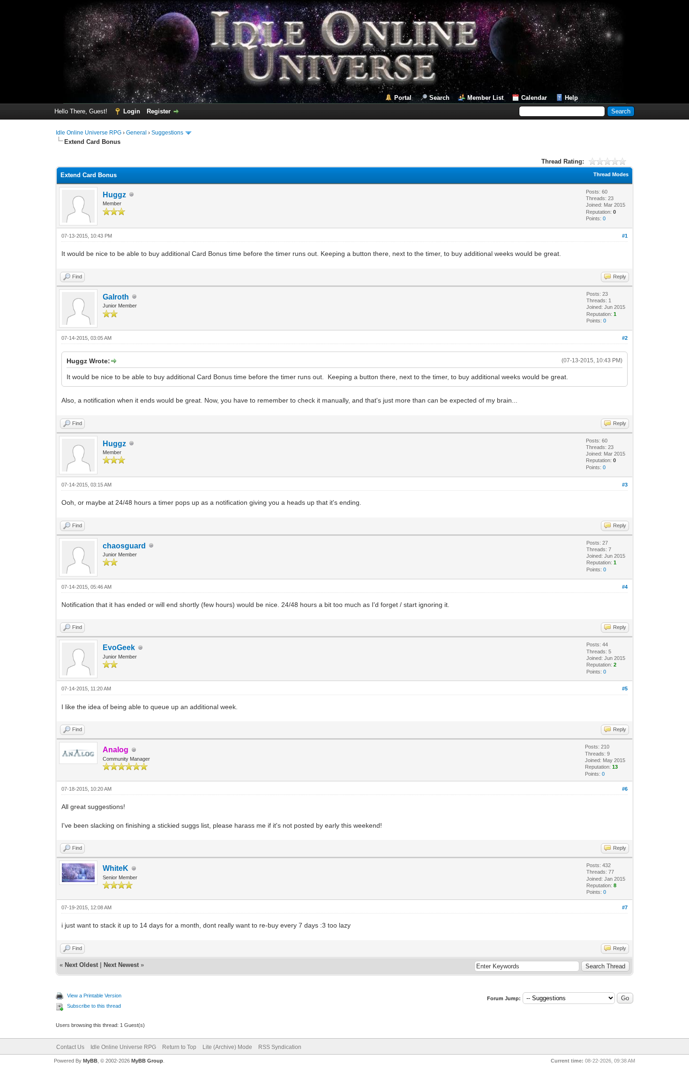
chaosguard (124, 546)
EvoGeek (119, 648)
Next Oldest (81, 964)
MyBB (90, 1061)
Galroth (116, 297)
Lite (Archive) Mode (227, 1047)
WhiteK (115, 868)
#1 (625, 236)
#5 (625, 688)
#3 (625, 484)
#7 (625, 907)
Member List (485, 97)
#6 (625, 789)
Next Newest (121, 964)
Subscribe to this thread (94, 1006)
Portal (403, 97)
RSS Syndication (279, 1047)
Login (131, 111)
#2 (625, 338)
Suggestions (167, 132)
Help (571, 97)
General (136, 132)
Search (439, 97)
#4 (625, 587)
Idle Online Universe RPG (88, 132)
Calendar (534, 97)
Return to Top (179, 1047)
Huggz (114, 195)
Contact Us (70, 1047)
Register (159, 111)
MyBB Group (147, 1061)
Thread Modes (611, 174)
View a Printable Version (94, 995)
